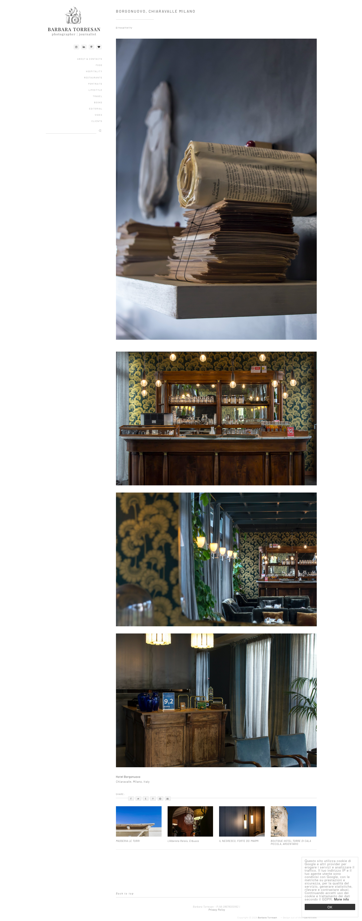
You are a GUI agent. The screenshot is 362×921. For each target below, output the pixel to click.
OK (329, 907)
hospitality (125, 27)
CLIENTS (96, 121)
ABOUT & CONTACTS (89, 59)
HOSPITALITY (94, 71)
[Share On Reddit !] (160, 798)
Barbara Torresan (267, 917)
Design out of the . (300, 917)
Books (98, 102)
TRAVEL (97, 96)
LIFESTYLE (95, 90)
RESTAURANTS (93, 77)
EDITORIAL (95, 108)
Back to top (125, 893)
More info (341, 899)
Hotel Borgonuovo (128, 776)
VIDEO (98, 115)
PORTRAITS (95, 84)
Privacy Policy (216, 909)
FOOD (99, 65)
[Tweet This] (138, 798)
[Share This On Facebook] (131, 798)
